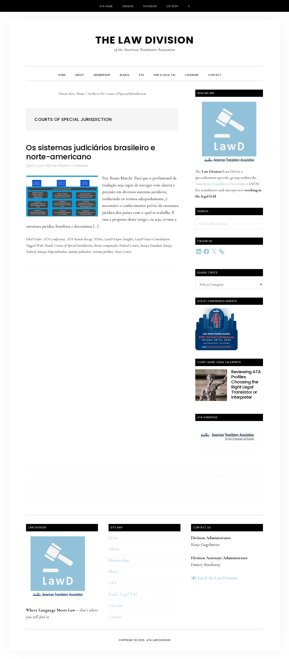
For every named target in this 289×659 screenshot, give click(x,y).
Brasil (48, 245)
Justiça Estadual (151, 245)
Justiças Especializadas (52, 251)
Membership (119, 560)
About (114, 549)
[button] (231, 71)
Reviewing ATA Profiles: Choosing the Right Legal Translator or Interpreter (246, 384)
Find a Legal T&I (123, 594)
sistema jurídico (103, 251)
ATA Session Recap (79, 239)
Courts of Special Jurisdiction (73, 245)
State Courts (123, 251)
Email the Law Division (217, 578)
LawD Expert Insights (119, 239)
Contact (115, 616)
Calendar (116, 605)
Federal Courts (129, 245)
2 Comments (80, 165)
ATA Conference (54, 239)
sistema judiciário (79, 251)
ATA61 (98, 239)
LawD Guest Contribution (152, 239)
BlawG (114, 571)
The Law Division (144, 40)
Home (114, 537)
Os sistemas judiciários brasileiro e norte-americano (90, 152)
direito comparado (106, 245)
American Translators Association (221, 183)
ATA (113, 583)
